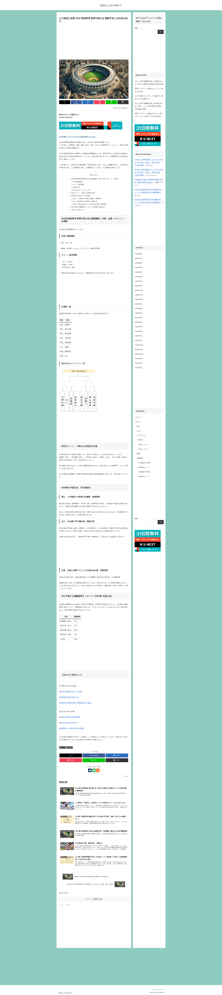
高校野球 (70, 747)
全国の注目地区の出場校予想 (70, 717)
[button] (123, 102)
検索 (136, 28)
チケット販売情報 (78, 184)
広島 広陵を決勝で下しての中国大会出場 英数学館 (89, 204)
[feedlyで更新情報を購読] (94, 770)
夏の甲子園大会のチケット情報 (71, 691)
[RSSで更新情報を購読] (98, 770)
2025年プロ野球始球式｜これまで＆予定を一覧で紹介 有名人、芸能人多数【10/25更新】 (149, 162)
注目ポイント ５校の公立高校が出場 (83, 193)
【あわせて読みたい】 (78, 210)
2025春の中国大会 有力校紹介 (81, 195)
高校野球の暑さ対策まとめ (69, 697)
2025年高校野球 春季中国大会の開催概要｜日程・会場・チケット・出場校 (94, 179)
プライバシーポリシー (158, 989)
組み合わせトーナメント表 (81, 190)
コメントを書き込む (94, 899)
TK (148, 165)
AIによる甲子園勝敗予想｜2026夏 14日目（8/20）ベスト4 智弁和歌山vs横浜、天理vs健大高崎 (149, 106)
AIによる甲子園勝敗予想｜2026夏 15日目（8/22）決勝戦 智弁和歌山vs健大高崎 (149, 82)
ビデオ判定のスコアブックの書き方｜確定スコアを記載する (149, 97)
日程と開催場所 (78, 181)
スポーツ (63, 747)
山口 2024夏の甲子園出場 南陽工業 (85, 201)
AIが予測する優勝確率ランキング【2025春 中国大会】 (88, 207)
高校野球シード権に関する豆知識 (72, 728)
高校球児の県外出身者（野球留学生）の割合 (75, 703)
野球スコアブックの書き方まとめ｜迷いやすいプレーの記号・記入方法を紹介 (149, 115)
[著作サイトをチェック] (90, 770)
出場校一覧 (76, 187)
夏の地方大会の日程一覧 (68, 723)
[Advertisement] (94, 42)
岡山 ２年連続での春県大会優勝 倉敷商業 (87, 198)
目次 (91, 175)
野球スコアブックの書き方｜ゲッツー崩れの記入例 (149, 90)
